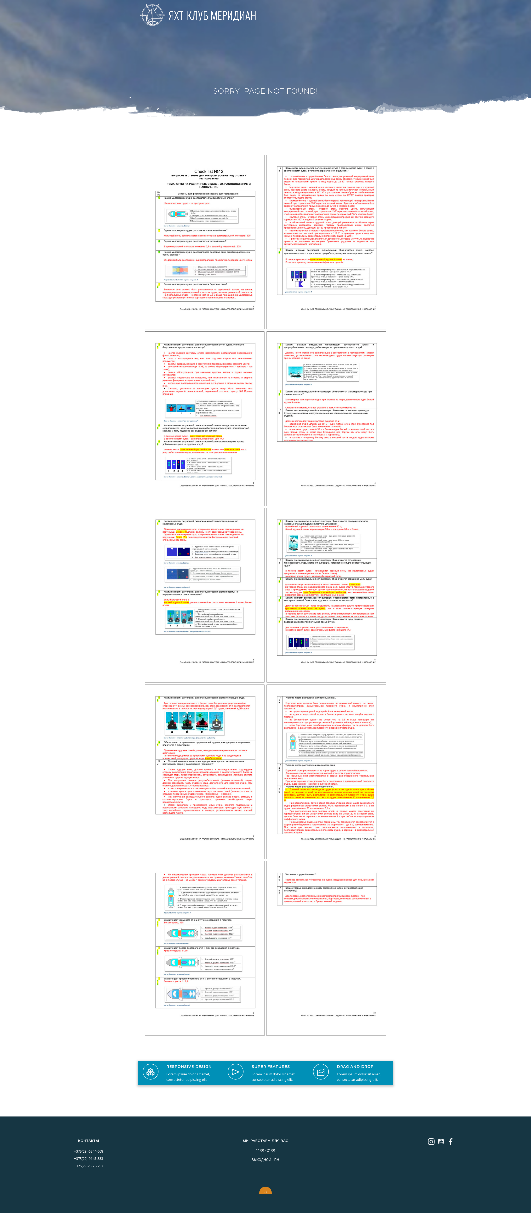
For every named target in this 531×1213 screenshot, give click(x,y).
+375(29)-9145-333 (88, 1158)
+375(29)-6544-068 (88, 1151)
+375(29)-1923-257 (88, 1166)
